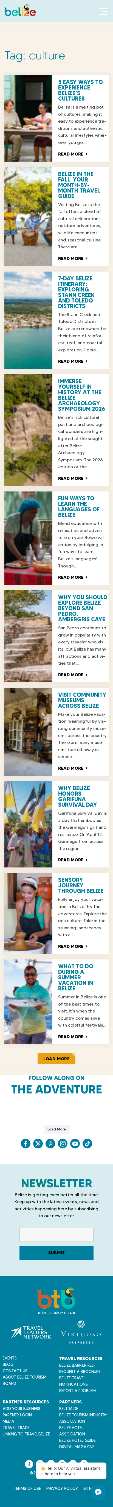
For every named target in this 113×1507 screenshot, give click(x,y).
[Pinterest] (50, 1143)
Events (10, 1358)
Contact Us (15, 1370)
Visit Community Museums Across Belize (82, 700)
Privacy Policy (62, 1488)
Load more (56, 1058)
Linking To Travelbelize (26, 1434)
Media (8, 1421)
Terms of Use (27, 1488)
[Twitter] (38, 1143)
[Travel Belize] (56, 1305)
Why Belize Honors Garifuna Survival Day (77, 796)
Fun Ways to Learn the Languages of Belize (79, 506)
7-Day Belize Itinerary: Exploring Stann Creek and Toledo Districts (76, 292)
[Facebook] (25, 1143)
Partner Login (17, 1415)
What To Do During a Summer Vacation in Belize (75, 977)
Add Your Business (21, 1408)
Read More (72, 154)
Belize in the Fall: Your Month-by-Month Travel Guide (79, 185)
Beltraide (68, 1408)
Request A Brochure (79, 1371)
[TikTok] (87, 1143)
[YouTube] (75, 1143)
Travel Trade (16, 1427)
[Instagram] (62, 1143)
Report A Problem (77, 1390)
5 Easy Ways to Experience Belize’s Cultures (80, 90)
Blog (8, 1364)
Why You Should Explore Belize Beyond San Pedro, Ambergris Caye (82, 608)
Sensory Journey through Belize (81, 885)
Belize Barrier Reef (77, 1365)
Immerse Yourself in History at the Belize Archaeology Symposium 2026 (81, 395)
